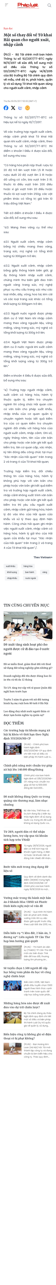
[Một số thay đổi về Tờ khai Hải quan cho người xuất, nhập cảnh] (28, 5)
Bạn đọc (8, 28)
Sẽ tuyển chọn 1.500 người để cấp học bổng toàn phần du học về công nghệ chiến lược (27, 972)
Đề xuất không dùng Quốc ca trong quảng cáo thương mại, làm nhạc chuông (27, 800)
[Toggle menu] (6, 5)
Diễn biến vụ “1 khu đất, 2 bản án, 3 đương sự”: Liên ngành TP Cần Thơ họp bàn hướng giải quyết (27, 937)
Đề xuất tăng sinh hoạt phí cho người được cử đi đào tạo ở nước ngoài (26, 648)
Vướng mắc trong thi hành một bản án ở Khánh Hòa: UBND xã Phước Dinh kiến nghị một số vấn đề (27, 902)
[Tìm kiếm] (49, 5)
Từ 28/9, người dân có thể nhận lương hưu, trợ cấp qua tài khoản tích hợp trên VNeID (26, 835)
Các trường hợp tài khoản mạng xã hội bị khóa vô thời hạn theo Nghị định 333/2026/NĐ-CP (27, 734)
